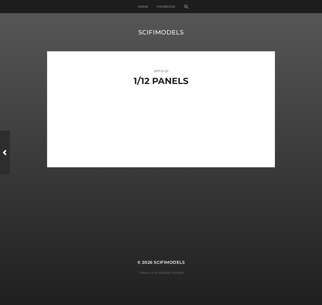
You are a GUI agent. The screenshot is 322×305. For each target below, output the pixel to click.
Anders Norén (171, 273)
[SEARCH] (186, 7)
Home (143, 7)
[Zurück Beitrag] (5, 153)
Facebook (166, 7)
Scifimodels (161, 32)
